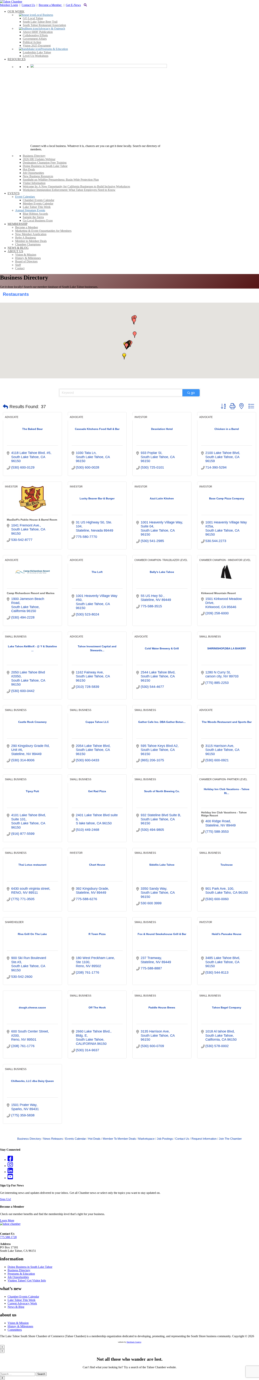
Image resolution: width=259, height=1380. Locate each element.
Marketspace (146, 1138)
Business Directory (29, 1138)
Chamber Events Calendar (23, 1296)
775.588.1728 (8, 1237)
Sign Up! (5, 1199)
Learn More (7, 1220)
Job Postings (165, 1138)
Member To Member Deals (119, 1138)
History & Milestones (20, 1326)
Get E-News (73, 5)
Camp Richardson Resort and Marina (30, 593)
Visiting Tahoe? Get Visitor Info (27, 1280)
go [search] (193, 393)
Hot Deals (94, 1138)
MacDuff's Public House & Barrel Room (32, 519)
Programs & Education (21, 1273)
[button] (124, 356)
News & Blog (16, 1306)
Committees (15, 1329)
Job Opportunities (18, 1277)
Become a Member (50, 5)
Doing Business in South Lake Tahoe (30, 1266)
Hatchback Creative (134, 1342)
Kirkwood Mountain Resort (218, 593)
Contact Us (28, 5)
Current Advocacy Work (22, 1303)
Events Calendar (75, 1138)
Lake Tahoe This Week (21, 1300)
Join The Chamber (230, 1138)
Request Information (204, 1138)
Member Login (9, 5)
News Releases (53, 1138)
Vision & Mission (18, 1323)
